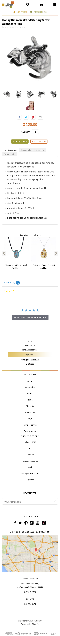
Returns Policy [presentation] (9, 154)
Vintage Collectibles (30, 359)
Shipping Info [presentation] (26, 150)
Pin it (33, 117)
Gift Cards (30, 364)
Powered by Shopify (30, 624)
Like (19, 117)
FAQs (30, 418)
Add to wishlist (39, 141)
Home (5, 27)
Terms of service (30, 425)
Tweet (26, 117)
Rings (23, 27)
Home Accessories (29, 349)
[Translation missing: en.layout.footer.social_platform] (44, 523)
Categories (30, 387)
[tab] (10, 150)
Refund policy (30, 431)
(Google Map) (30, 591)
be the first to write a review (30, 317)
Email (40, 117)
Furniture (29, 345)
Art (29, 341)
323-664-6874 (30, 604)
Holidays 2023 (30, 442)
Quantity (25, 131)
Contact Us (30, 412)
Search (30, 393)
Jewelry (14, 27)
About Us (30, 406)
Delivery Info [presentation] (39, 150)
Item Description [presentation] (10, 150)
